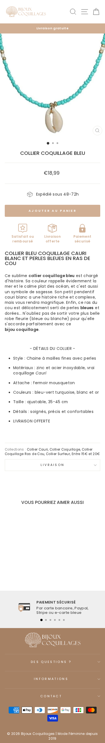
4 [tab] (55, 620)
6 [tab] (64, 620)
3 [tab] (50, 620)
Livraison (53, 465)
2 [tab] (46, 620)
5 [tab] (59, 620)
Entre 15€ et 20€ (86, 454)
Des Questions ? (51, 662)
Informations (51, 679)
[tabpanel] (52, 607)
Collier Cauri (37, 449)
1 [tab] (41, 620)
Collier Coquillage (65, 449)
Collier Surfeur (58, 454)
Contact (51, 696)
